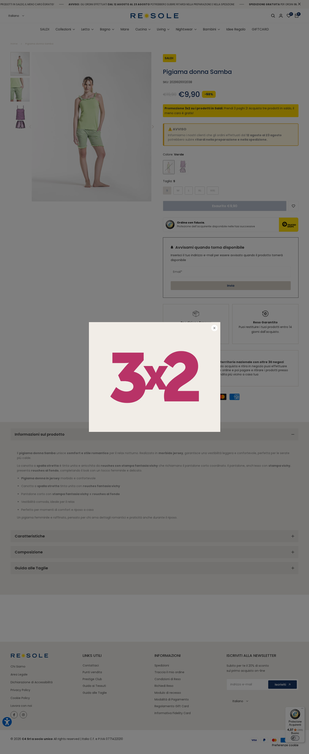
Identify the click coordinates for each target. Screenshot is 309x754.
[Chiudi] (214, 328)
